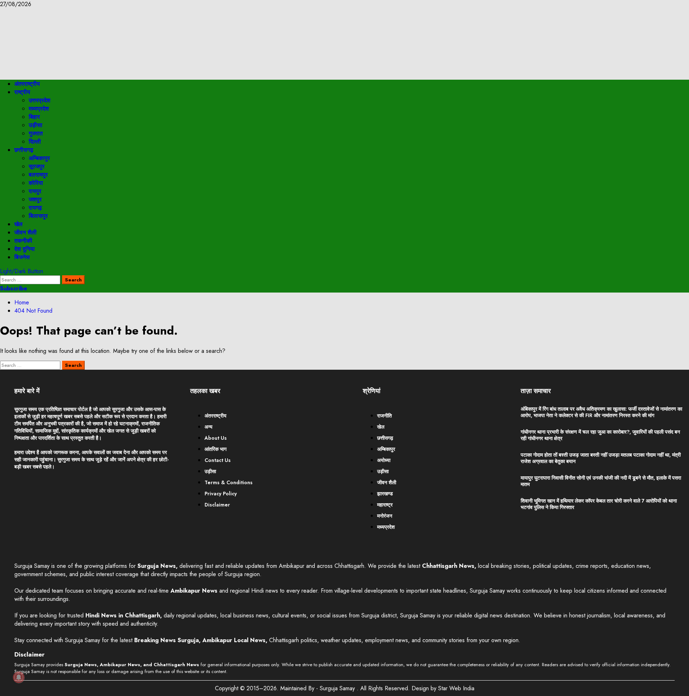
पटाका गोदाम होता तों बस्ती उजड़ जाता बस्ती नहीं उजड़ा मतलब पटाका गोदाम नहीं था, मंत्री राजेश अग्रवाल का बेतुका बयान (601, 458)
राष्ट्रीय (22, 92)
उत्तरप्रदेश (39, 100)
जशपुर (35, 199)
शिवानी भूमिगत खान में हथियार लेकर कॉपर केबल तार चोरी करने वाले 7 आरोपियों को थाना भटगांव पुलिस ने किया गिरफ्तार (599, 504)
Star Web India (456, 688)
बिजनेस (22, 257)
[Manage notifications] (18, 677)
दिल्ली (35, 141)
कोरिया (36, 183)
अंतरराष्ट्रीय (27, 84)
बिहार (34, 117)
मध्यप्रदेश (39, 108)
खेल (18, 224)
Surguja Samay (338, 688)
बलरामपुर (38, 175)
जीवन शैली (25, 232)
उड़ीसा (35, 125)
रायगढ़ (35, 208)
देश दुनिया (24, 249)
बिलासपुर (38, 216)
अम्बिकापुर (39, 158)
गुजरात (36, 133)
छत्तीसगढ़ (23, 150)
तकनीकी (23, 241)
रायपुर (35, 191)
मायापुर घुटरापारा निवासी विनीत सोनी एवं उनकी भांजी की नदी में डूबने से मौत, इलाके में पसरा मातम (601, 481)
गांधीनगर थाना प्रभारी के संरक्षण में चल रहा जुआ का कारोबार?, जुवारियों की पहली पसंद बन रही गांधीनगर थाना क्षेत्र (600, 435)
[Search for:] (31, 279)
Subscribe (13, 288)
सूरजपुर (36, 166)
